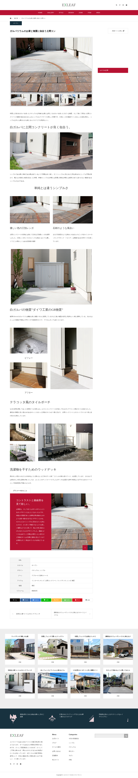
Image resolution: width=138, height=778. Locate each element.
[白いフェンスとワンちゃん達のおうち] (52, 689)
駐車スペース (44, 575)
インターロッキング (38, 580)
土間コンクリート (51, 580)
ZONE (81, 12)
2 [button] (90, 547)
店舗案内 (55, 755)
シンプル (42, 570)
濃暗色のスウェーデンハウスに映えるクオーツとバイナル (118, 637)
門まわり (28, 678)
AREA (98, 12)
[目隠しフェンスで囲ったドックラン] (52, 654)
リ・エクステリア (52, 649)
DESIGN (71, 12)
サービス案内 (56, 747)
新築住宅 (34, 591)
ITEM (89, 12)
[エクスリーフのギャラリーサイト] (69, 5)
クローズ (10, 644)
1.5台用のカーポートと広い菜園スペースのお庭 (85, 671)
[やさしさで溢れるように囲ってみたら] (118, 687)
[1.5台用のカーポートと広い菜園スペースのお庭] (85, 685)
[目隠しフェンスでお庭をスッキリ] (85, 653)
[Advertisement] (113, 49)
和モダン (71, 751)
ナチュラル (35, 570)
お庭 (20, 644)
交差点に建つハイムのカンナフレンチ (20, 670)
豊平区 (83, 648)
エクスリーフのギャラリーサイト (73, 775)
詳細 (20, 662)
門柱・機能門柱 (15, 682)
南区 (112, 648)
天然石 (125, 646)
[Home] (10, 18)
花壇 (63, 643)
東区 (33, 585)
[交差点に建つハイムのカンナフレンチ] (20, 687)
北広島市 (29, 646)
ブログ (54, 743)
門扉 (48, 647)
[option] (51, 65)
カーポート (113, 646)
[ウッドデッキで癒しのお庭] (20, 653)
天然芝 (54, 678)
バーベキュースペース (19, 646)
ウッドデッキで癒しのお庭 (19, 636)
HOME (40, 12)
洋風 (47, 643)
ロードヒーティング (51, 680)
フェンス (25, 644)
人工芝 (59, 643)
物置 (73, 580)
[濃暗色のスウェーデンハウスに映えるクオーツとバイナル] (118, 653)
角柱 (43, 684)
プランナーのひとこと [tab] (20, 490)
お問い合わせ (56, 751)
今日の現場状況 (74, 738)
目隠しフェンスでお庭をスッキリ (85, 636)
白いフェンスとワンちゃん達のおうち (53, 670)
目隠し (58, 647)
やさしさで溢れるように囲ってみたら (118, 670)
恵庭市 (63, 647)
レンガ (69, 580)
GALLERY (50, 12)
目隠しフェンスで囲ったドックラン (52, 636)
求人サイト (55, 760)
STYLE (61, 12)
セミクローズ (77, 644)
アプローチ (35, 575)
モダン (15, 678)
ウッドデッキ (61, 580)
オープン (15, 23)
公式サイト (55, 738)
